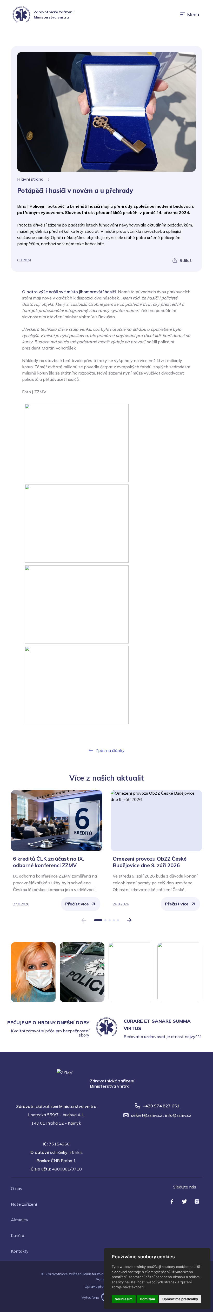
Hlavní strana (30, 179)
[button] (98, 920)
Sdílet (185, 260)
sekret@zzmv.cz (146, 1115)
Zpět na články (110, 750)
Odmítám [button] (147, 1299)
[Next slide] (129, 920)
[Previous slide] (84, 920)
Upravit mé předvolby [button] (180, 1299)
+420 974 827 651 (161, 1105)
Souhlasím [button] (123, 1299)
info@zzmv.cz (178, 1115)
